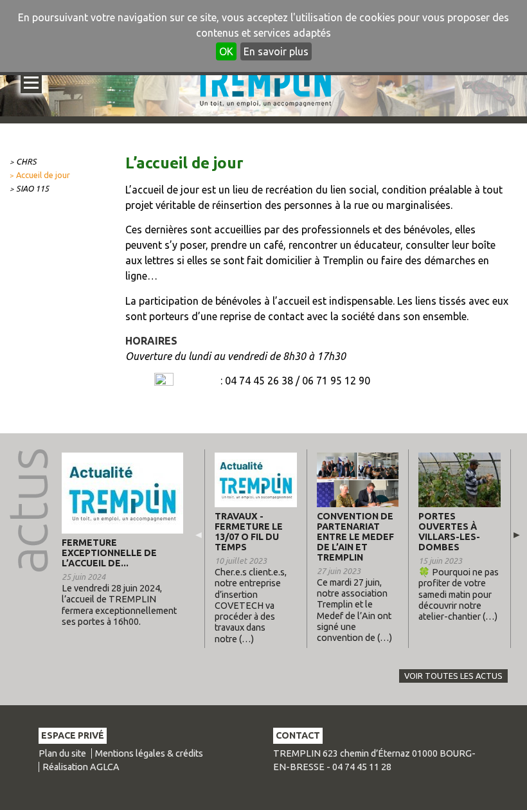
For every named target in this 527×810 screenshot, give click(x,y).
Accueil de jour (43, 174)
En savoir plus (276, 51)
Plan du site (62, 753)
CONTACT (298, 735)
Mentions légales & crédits (149, 753)
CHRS (26, 161)
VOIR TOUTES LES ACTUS (453, 675)
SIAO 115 (32, 188)
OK (226, 51)
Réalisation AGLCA (81, 767)
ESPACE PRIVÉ (72, 735)
